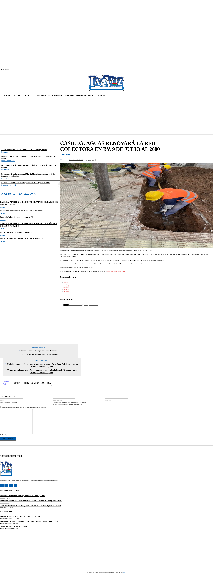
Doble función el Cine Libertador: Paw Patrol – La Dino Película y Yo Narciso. (28, 157)
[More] (210, 159)
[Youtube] (22, 69)
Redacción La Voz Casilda (76, 160)
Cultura (5, 178)
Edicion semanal (8, 185)
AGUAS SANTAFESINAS (75, 305)
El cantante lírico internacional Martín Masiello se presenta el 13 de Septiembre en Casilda (28, 175)
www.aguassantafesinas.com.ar (116, 271)
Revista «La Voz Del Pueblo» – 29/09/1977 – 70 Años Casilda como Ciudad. (29, 521)
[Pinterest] (198, 159)
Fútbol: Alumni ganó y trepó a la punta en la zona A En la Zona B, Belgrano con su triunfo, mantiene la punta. (42, 371)
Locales (2, 207)
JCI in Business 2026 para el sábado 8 (16, 232)
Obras (86, 305)
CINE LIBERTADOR (8, 161)
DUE (124, 572)
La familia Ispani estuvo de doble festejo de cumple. (22, 211)
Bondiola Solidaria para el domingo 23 (16, 217)
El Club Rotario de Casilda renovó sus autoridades (21, 239)
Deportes (5, 169)
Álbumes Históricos (6, 518)
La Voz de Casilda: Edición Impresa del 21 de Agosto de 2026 (25, 183)
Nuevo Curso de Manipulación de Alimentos (39, 354)
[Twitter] (19, 69)
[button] (107, 95)
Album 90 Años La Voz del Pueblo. (13, 526)
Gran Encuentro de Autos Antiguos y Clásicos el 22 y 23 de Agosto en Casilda (28, 166)
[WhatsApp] (204, 159)
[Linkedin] (15, 69)
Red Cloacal (93, 305)
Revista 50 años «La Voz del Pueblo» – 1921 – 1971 (20, 516)
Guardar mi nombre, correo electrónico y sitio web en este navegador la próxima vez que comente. (24, 407)
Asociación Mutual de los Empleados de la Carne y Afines (24, 150)
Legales (5, 152)
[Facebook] (11, 69)
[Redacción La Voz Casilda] (61, 160)
